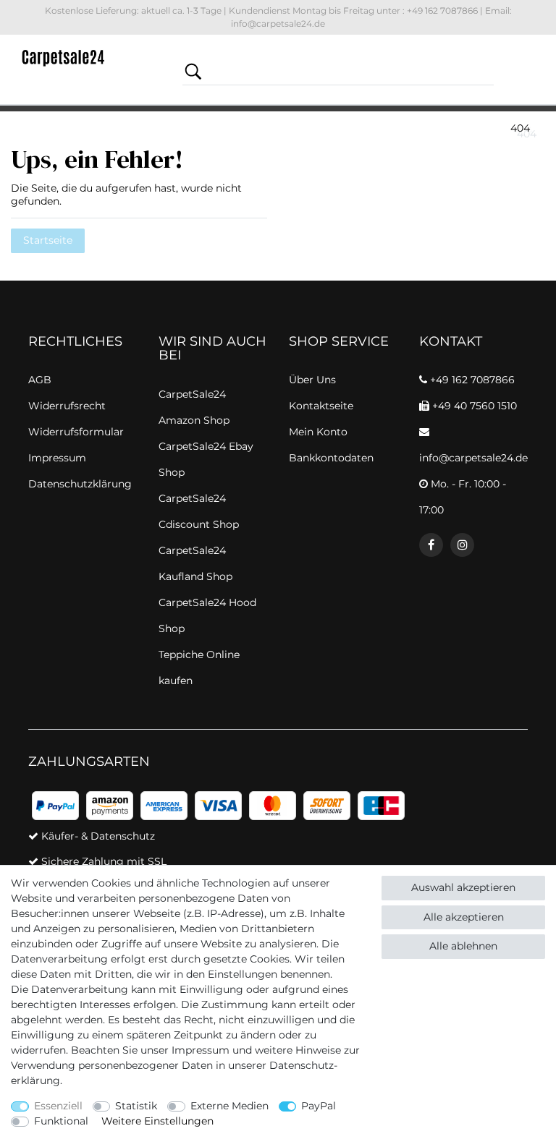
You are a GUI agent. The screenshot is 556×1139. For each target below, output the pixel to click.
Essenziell (58, 1105)
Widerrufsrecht (67, 405)
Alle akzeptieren (464, 916)
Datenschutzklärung (80, 483)
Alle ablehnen (463, 945)
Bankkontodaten (331, 457)
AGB (39, 379)
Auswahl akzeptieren (463, 887)
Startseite (47, 240)
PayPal (318, 1105)
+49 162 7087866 (471, 379)
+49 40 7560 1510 (473, 405)
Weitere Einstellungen (157, 1120)
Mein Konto (318, 431)
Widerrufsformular (76, 431)
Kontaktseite (321, 405)
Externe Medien (229, 1105)
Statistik (136, 1105)
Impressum (200, 1050)
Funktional (61, 1120)
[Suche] (193, 71)
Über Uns (312, 379)
